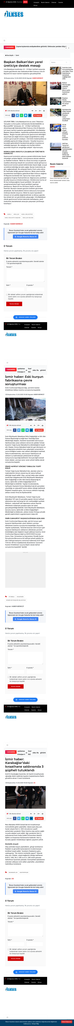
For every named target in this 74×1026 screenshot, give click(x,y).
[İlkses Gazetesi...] (14, 14)
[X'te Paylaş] (17, 115)
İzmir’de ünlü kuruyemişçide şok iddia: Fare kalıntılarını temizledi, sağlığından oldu (67, 73)
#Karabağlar (13, 872)
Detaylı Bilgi (35, 1023)
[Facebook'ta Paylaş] (13, 115)
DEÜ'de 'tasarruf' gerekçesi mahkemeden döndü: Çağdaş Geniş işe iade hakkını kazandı (67, 151)
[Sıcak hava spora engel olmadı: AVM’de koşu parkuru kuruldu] (55, 127)
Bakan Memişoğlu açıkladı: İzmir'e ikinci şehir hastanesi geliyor (66, 88)
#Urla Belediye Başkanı (12, 217)
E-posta (30, 285)
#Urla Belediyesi (27, 214)
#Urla (9, 214)
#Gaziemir (20, 596)
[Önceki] (66, 48)
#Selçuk (16, 214)
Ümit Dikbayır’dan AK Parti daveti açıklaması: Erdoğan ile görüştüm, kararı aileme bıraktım (41, 48)
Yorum (9, 267)
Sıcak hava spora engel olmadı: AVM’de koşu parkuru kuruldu (65, 132)
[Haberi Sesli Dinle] (32, 110)
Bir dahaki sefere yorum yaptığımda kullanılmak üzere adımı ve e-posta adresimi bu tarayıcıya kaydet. (25, 296)
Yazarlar (60, 2)
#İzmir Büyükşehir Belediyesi (16, 600)
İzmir (17, 55)
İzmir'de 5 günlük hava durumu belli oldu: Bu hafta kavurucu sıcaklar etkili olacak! (36, 370)
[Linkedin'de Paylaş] (30, 115)
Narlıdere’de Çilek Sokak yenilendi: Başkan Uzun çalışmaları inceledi (66, 115)
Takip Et (38, 115)
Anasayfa (36, 2)
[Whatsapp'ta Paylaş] (21, 115)
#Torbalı (12, 596)
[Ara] (66, 62)
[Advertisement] (50, 23)
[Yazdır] (44, 110)
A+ (40, 111)
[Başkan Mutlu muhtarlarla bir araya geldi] (55, 101)
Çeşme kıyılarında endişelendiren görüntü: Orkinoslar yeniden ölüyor (45, 370)
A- (36, 111)
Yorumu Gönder (14, 304)
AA (34, 783)
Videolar (53, 2)
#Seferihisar (24, 872)
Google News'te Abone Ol (26, 237)
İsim (8, 285)
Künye (35, 5)
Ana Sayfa (10, 55)
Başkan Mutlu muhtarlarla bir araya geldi (66, 101)
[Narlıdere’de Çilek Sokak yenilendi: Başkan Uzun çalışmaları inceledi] (55, 112)
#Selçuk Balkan (28, 217)
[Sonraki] (68, 48)
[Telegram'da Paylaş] (25, 115)
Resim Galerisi (45, 2)
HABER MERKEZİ (37, 78)
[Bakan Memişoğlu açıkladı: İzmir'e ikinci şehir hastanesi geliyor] (55, 86)
